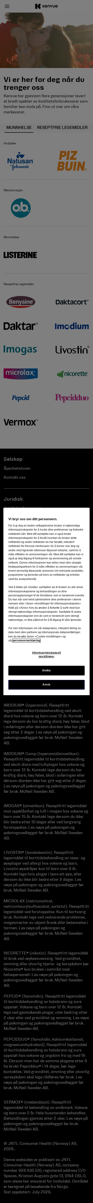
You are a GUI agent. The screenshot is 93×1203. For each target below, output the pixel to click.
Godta (46, 670)
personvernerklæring (26, 640)
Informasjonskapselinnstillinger (46, 654)
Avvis (46, 684)
